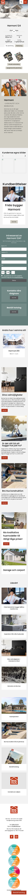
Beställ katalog (19, 892)
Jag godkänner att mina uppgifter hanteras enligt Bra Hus (12, 276)
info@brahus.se (15, 826)
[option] (14, 345)
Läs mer (14, 222)
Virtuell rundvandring (14, 64)
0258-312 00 (15, 824)
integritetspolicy (18, 277)
